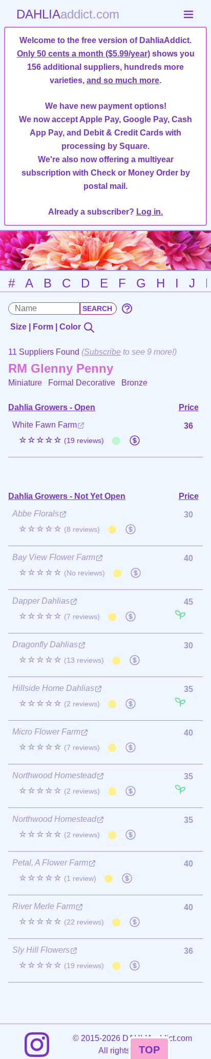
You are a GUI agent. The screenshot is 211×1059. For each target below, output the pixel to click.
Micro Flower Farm (46, 731)
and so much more (123, 80)
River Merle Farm (43, 906)
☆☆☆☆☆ (61, 440)
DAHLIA (67, 14)
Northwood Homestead (54, 775)
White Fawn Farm (44, 424)
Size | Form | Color (46, 326)
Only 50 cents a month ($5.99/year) (83, 53)
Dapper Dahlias (41, 600)
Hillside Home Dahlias (53, 688)
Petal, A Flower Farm (50, 862)
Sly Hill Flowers (41, 950)
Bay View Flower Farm (53, 557)
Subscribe (102, 352)
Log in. (149, 211)
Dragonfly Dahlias (45, 644)
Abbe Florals (35, 513)
